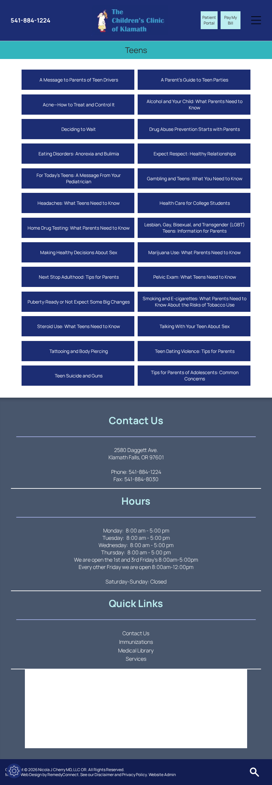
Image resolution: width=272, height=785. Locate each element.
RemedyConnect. (63, 774)
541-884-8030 (141, 479)
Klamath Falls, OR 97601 (136, 457)
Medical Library (136, 650)
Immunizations (136, 641)
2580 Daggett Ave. (136, 450)
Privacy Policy (134, 774)
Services (136, 658)
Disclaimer (104, 774)
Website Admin (162, 774)
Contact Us (135, 633)
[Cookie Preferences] (14, 770)
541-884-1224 (145, 472)
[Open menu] (256, 20)
